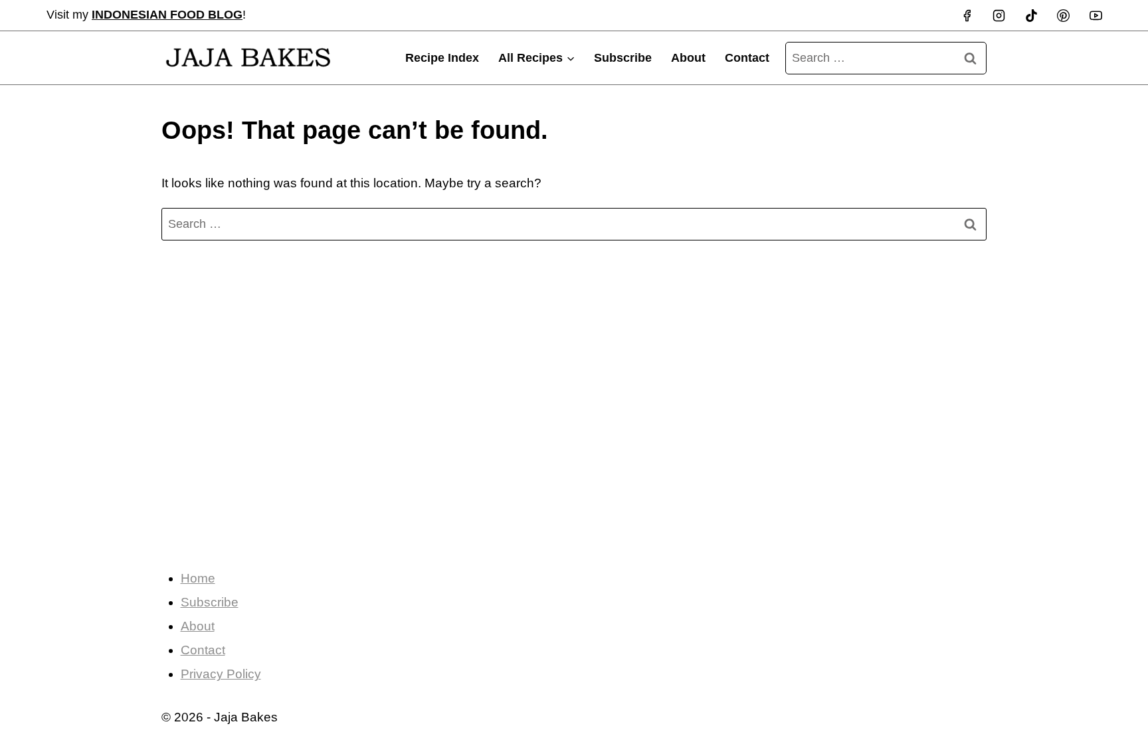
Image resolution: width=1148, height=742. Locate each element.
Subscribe (623, 57)
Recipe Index (442, 57)
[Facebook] (966, 15)
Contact (747, 57)
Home (198, 578)
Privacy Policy (221, 674)
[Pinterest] (1063, 15)
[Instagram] (999, 15)
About (688, 57)
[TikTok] (1031, 15)
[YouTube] (1095, 15)
